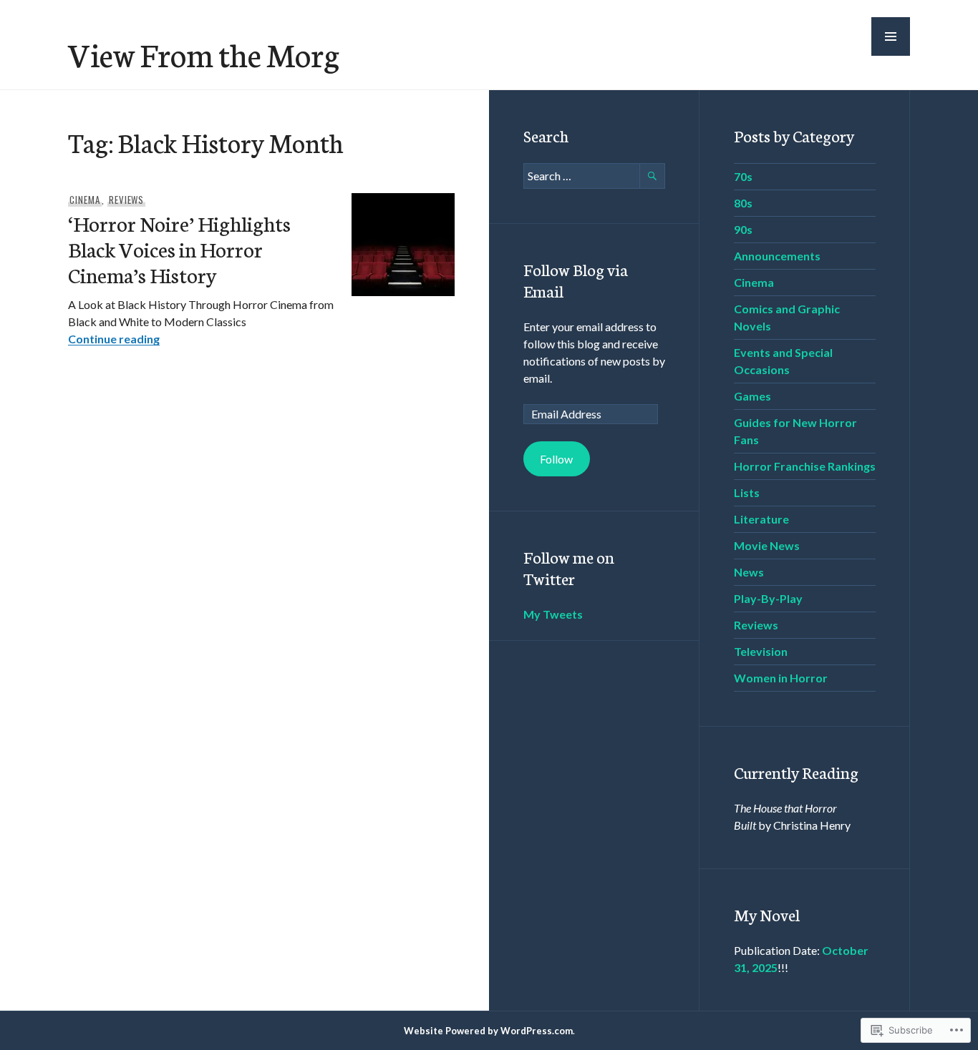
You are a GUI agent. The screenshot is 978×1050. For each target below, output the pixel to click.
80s (743, 203)
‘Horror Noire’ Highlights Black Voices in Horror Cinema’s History (179, 248)
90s (743, 229)
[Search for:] (594, 175)
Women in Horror (781, 678)
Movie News (767, 545)
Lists (747, 492)
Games (752, 396)
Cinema (84, 199)
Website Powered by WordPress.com (488, 1030)
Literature (761, 519)
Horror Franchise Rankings (805, 466)
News (749, 572)
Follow (556, 459)
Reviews (127, 199)
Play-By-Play (768, 598)
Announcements (777, 255)
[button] (890, 36)
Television (761, 651)
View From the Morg (203, 53)
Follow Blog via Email (575, 279)
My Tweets (553, 614)
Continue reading (114, 338)
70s (743, 176)
